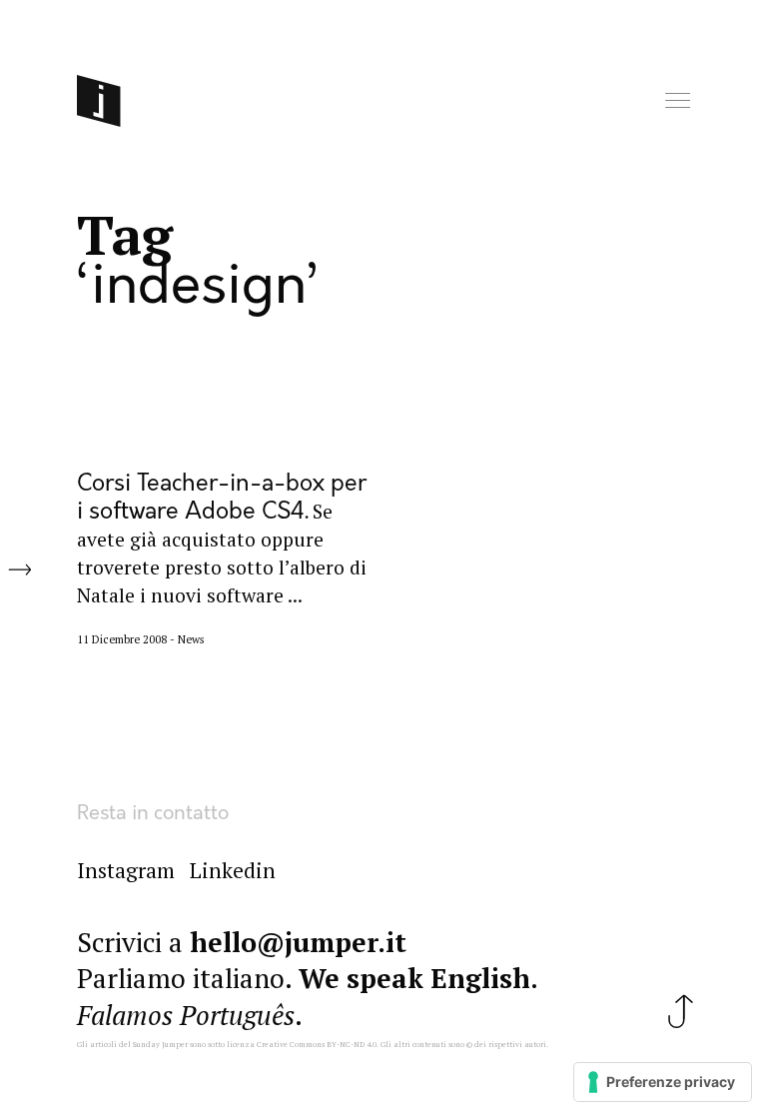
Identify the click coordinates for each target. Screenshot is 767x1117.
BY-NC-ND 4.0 (352, 1044)
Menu (679, 101)
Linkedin (233, 870)
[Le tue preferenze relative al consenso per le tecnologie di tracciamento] (662, 1082)
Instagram (126, 870)
